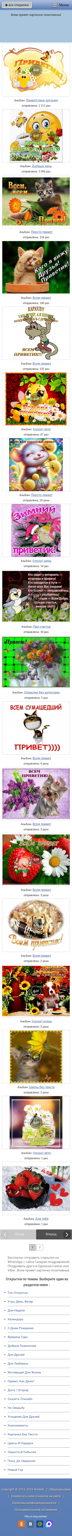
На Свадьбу (16, 1408)
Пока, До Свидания (21, 1461)
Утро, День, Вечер (20, 1301)
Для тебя (42, 1219)
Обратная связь (60, 1489)
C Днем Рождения (21, 1328)
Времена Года (18, 1337)
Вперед (51, 1234)
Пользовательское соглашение (36, 1509)
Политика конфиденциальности (34, 1503)
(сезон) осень (42, 1021)
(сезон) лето (42, 429)
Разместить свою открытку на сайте (36, 1496)
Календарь (15, 1319)
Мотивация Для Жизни (24, 1372)
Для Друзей (16, 1354)
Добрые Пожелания (22, 1346)
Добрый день (42, 166)
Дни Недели (16, 1310)
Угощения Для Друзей (23, 1416)
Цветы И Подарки (20, 1443)
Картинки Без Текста (23, 1434)
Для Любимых (18, 1363)
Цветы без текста (42, 1087)
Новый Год (15, 1470)
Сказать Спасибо (20, 1399)
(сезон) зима (41, 561)
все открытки (17, 5)
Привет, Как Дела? (21, 1381)
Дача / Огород (18, 1390)
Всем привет (42, 298)
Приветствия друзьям (42, 100)
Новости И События (22, 1452)
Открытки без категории (42, 692)
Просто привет (42, 232)
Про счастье (42, 627)
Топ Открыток (18, 1292)
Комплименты (18, 1425)
